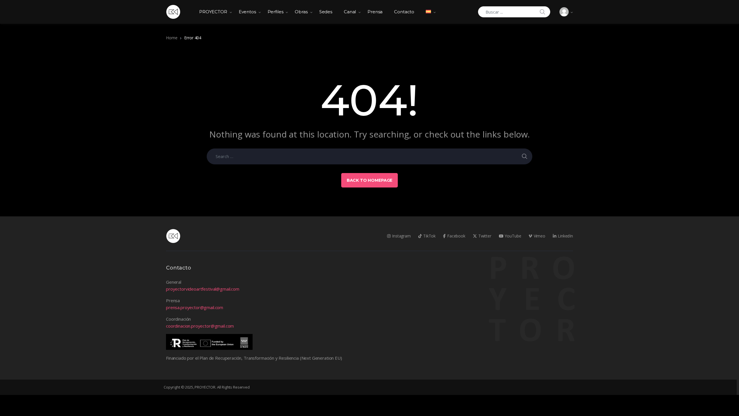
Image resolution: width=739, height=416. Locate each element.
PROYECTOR (213, 11)
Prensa (374, 11)
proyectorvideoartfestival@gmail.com (202, 289)
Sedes (325, 11)
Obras (301, 11)
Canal (350, 11)
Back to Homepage (370, 180)
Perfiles (275, 11)
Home (171, 37)
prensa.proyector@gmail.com (194, 307)
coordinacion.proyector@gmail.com (200, 326)
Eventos (247, 11)
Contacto (404, 11)
